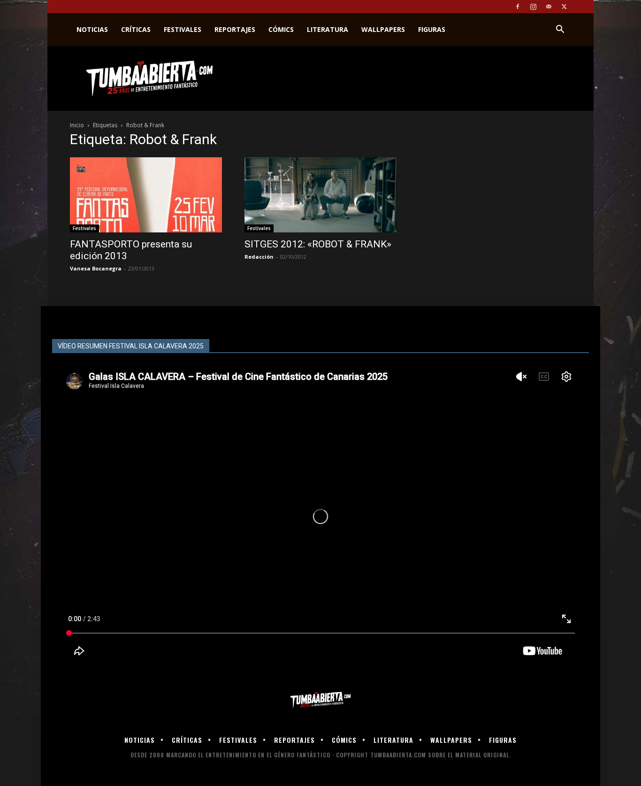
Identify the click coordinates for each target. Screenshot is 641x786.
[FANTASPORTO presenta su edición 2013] (146, 194)
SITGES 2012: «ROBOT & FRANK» (317, 244)
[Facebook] (518, 6)
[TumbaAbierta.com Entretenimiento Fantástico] (320, 700)
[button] (560, 30)
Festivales (182, 29)
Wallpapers (383, 29)
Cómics (281, 29)
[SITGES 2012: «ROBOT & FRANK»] (320, 194)
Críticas (136, 29)
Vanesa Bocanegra (96, 268)
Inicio (77, 125)
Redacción (259, 256)
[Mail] (549, 6)
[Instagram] (533, 6)
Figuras (431, 29)
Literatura (327, 29)
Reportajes (234, 29)
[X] (564, 6)
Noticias (92, 29)
